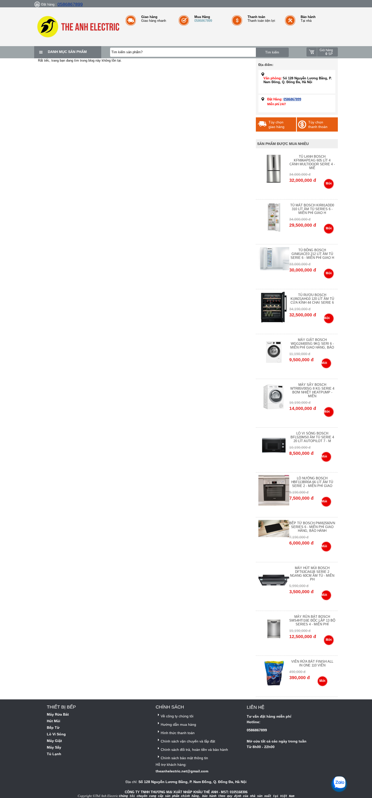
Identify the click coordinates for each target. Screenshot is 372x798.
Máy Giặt (54, 741)
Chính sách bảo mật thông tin (184, 758)
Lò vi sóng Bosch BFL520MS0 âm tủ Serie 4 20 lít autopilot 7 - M (312, 437)
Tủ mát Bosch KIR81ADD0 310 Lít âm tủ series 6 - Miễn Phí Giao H (312, 209)
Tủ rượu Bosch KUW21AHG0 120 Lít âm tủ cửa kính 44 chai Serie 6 (312, 298)
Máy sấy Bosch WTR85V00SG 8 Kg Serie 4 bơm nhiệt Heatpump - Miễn (312, 390)
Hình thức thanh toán (178, 733)
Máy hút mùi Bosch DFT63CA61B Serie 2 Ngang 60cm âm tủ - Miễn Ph (312, 573)
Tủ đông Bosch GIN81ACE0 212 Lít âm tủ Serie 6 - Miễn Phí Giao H (312, 254)
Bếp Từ (53, 728)
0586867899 (70, 4)
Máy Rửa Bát (58, 714)
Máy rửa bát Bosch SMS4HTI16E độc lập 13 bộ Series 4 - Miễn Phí (312, 620)
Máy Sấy (54, 747)
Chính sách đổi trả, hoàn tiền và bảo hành (194, 750)
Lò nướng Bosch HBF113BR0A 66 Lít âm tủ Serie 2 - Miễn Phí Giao (312, 482)
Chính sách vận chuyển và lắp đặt (188, 741)
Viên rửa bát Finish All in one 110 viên (312, 663)
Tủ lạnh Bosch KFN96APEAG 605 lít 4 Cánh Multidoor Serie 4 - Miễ (312, 162)
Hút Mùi (53, 721)
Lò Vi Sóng (56, 734)
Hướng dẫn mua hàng (178, 724)
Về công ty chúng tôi (177, 716)
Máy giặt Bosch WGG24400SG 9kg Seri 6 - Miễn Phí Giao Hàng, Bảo (312, 343)
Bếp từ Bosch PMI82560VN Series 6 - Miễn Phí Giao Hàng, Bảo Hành (312, 527)
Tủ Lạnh (54, 754)
